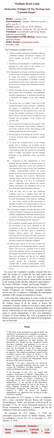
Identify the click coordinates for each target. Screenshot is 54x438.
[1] (35, 11)
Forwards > (33, 426)
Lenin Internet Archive (30, 42)
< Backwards (20, 426)
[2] (38, 219)
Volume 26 (21, 431)
